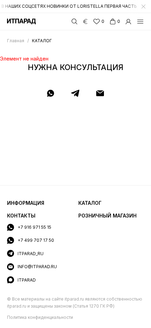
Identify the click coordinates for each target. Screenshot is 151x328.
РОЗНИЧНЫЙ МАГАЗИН (107, 216)
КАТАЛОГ (89, 203)
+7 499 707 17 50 (36, 240)
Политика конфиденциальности (40, 317)
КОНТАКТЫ (21, 216)
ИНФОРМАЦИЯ (25, 203)
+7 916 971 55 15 (34, 227)
